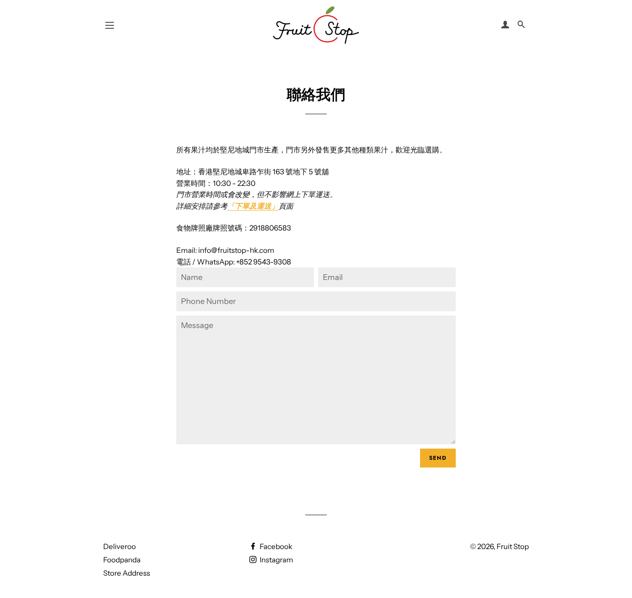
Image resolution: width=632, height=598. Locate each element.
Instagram (275, 560)
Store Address (126, 573)
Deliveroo (119, 546)
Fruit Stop (513, 546)
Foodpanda (122, 560)
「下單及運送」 (253, 206)
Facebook (275, 546)
